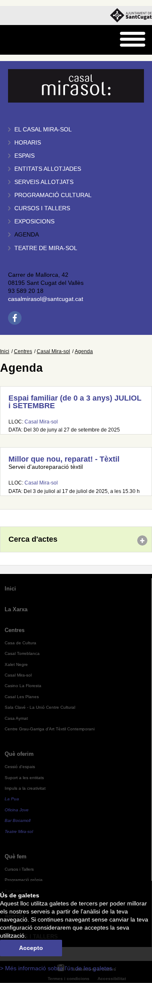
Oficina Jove (17, 810)
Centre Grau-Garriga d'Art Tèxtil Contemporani (50, 729)
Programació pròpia (24, 879)
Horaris (27, 142)
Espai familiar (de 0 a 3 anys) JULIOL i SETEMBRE (74, 402)
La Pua (12, 798)
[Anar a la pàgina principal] (28, 40)
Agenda (26, 234)
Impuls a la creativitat (25, 788)
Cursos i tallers (42, 208)
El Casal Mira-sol (43, 129)
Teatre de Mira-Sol (45, 248)
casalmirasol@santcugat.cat (45, 299)
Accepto (31, 948)
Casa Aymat (16, 718)
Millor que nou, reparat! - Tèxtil (63, 459)
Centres (23, 351)
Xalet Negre (16, 664)
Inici (4, 351)
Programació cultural (53, 195)
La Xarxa (16, 609)
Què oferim (19, 754)
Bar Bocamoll (17, 820)
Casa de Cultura (20, 642)
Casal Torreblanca (22, 653)
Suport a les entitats (24, 777)
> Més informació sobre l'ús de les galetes (56, 968)
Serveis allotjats (43, 182)
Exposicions (34, 221)
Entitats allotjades (47, 169)
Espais (24, 156)
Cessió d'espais (20, 766)
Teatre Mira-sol (19, 831)
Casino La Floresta (23, 685)
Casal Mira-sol (53, 351)
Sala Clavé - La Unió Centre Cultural (40, 707)
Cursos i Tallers (19, 869)
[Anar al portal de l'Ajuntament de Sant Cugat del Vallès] (131, 15)
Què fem (16, 856)
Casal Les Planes (22, 696)
